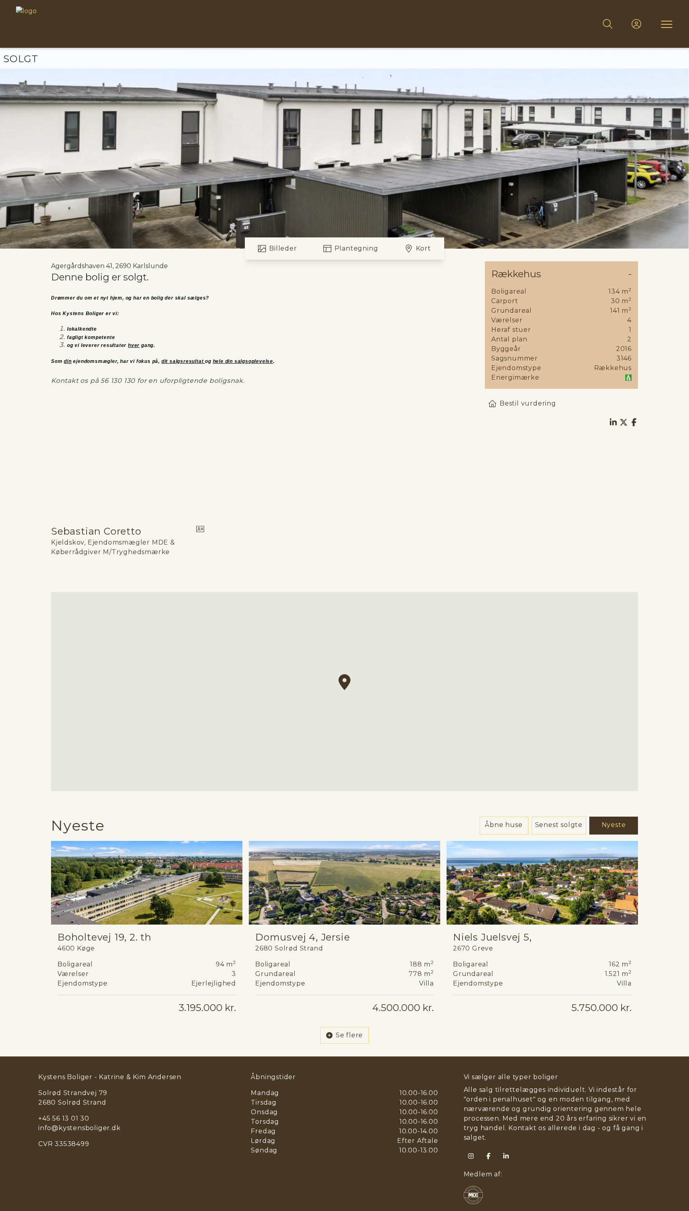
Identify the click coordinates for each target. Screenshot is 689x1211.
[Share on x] (624, 422)
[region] (344, 691)
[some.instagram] (471, 1156)
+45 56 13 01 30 (63, 1118)
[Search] (608, 24)
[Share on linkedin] (613, 422)
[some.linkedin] (506, 1156)
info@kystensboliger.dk (79, 1128)
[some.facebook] (488, 1156)
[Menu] (665, 24)
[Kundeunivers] (636, 24)
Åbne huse (503, 825)
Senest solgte (559, 825)
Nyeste (614, 825)
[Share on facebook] (634, 422)
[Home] (180, 24)
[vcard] (200, 541)
